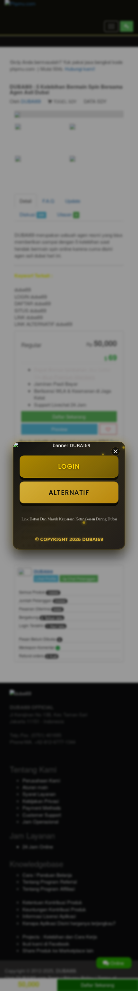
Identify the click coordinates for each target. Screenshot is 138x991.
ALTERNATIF (69, 492)
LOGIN (69, 466)
